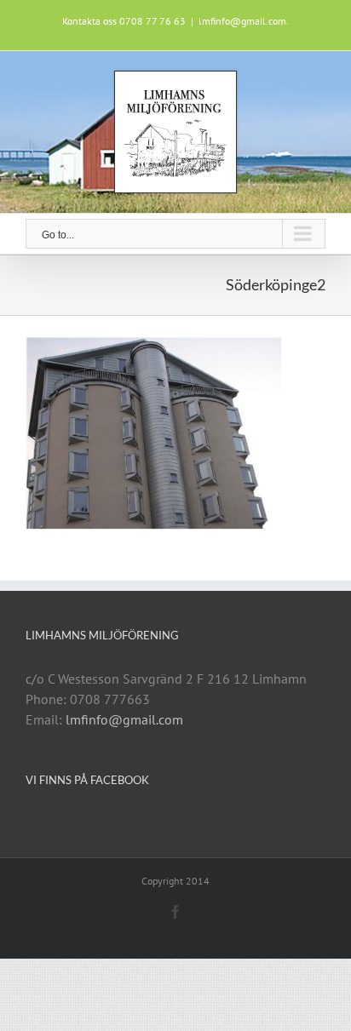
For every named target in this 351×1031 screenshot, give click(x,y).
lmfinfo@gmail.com (124, 719)
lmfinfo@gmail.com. (244, 20)
